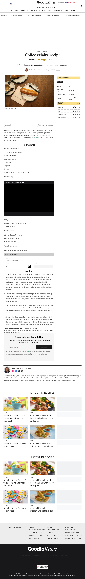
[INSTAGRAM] (13, 371)
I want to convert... (10, 258)
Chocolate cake (51, 532)
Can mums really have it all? (73, 535)
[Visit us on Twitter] (67, 2)
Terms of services (25, 351)
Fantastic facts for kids (35, 535)
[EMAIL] (22, 371)
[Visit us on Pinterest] (70, 2)
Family (23, 10)
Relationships (32, 10)
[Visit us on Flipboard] (71, 2)
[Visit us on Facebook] (65, 2)
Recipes (45, 51)
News (16, 10)
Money (73, 10)
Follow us (42, 125)
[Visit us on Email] (73, 2)
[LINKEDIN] (16, 371)
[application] (29, 198)
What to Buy (58, 10)
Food (50, 10)
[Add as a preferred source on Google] (42, 567)
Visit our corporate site (63, 573)
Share (8, 125)
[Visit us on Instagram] (68, 2)
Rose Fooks (34, 70)
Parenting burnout (70, 529)
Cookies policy (48, 558)
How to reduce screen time (37, 529)
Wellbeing (42, 10)
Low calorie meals (52, 538)
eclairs (11, 130)
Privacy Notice (9, 353)
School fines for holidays (34, 15)
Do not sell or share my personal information (42, 561)
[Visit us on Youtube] (74, 2)
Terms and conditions (60, 555)
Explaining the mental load (73, 532)
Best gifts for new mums (53, 15)
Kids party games (34, 538)
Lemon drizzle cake (53, 529)
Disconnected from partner (73, 538)
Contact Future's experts (33, 555)
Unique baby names (16, 15)
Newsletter (50, 125)
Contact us (47, 555)
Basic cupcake (51, 535)
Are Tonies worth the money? (73, 15)
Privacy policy (37, 558)
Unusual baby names (35, 532)
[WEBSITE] (19, 371)
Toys (66, 10)
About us (21, 555)
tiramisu (36, 138)
